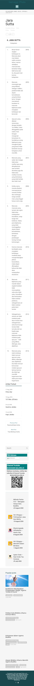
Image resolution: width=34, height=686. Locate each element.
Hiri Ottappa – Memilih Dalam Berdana (18, 544)
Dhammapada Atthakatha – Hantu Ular (18, 530)
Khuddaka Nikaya (10, 28)
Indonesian (12, 458)
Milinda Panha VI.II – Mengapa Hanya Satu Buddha (18, 503)
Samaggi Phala (17, 2)
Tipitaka (12, 30)
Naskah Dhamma (18, 595)
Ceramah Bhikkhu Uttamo (12, 617)
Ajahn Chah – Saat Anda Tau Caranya (18, 557)
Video (7, 644)
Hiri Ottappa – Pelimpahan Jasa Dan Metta (19, 517)
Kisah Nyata (9, 595)
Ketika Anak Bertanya (11, 642)
